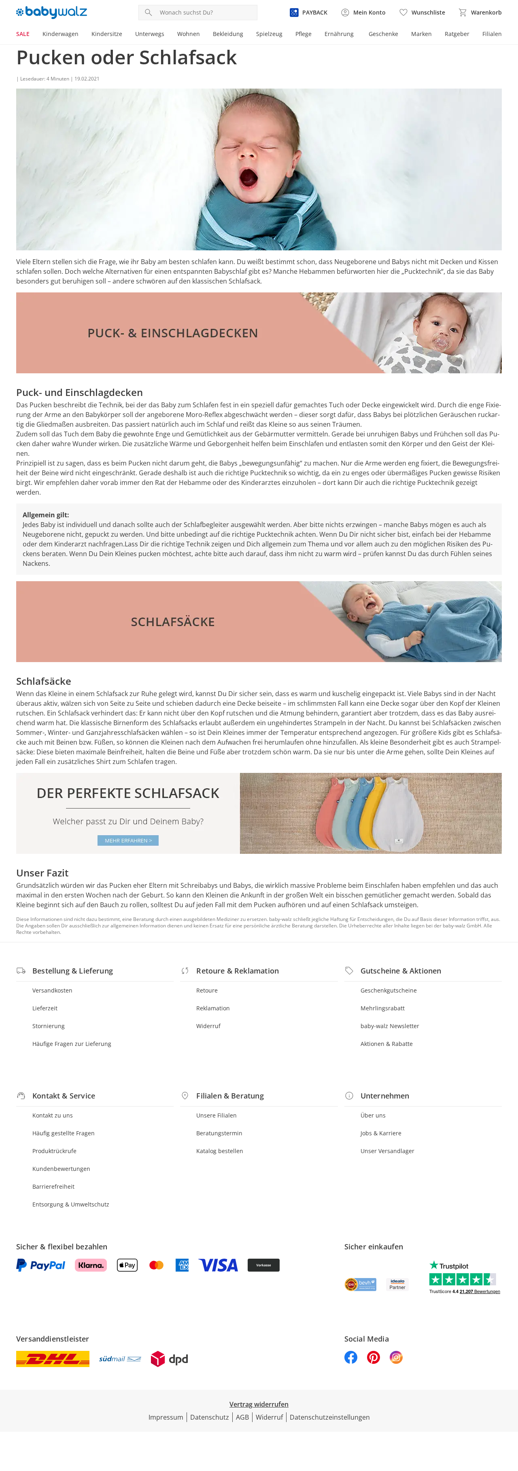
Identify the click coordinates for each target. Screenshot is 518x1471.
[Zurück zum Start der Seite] (508, 1412)
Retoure (207, 990)
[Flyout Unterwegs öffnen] (167, 35)
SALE (23, 34)
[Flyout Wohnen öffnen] (203, 35)
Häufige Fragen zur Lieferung (71, 1044)
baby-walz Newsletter (390, 1026)
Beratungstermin (219, 1133)
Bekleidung (228, 34)
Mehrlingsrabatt (383, 1008)
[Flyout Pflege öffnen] (315, 35)
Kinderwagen (60, 34)
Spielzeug (269, 34)
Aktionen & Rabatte (387, 1044)
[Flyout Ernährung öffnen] (357, 35)
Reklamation (213, 1008)
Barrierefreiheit (53, 1186)
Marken (421, 34)
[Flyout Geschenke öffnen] (401, 35)
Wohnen (188, 34)
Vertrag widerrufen (259, 1404)
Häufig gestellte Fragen (63, 1133)
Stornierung (48, 1026)
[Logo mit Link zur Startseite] (51, 12)
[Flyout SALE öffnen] (33, 35)
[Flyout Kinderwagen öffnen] (82, 35)
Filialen (492, 34)
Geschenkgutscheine (389, 990)
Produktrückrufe (54, 1151)
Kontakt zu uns (52, 1115)
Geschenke (383, 34)
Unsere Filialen (216, 1115)
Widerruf (208, 1026)
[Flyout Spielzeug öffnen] (285, 35)
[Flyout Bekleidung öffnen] (246, 35)
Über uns (373, 1115)
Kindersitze (106, 34)
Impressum (166, 1417)
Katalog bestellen (219, 1151)
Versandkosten (52, 990)
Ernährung (339, 34)
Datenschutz (209, 1417)
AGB (242, 1417)
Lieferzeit (44, 1008)
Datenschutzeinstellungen (330, 1417)
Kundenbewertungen (61, 1169)
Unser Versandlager (387, 1151)
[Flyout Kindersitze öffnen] (125, 35)
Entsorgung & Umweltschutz (70, 1204)
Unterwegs (149, 34)
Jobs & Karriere (381, 1133)
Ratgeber (457, 34)
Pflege (303, 34)
